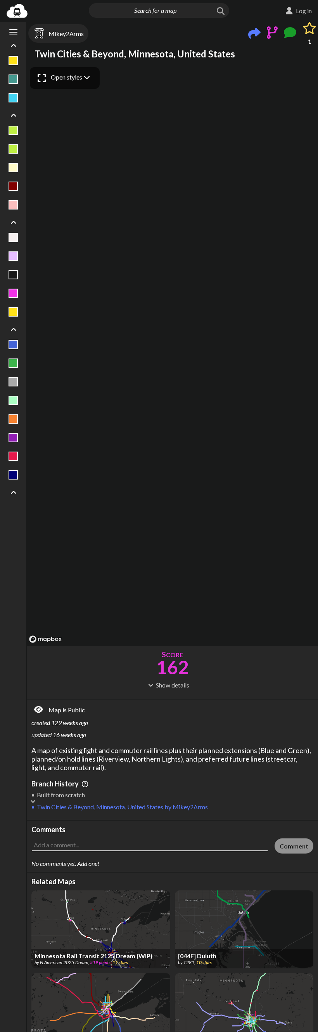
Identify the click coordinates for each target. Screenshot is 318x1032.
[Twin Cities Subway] (13, 97)
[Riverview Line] (13, 474)
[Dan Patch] (13, 237)
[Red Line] (13, 456)
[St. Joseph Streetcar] (13, 167)
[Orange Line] (13, 419)
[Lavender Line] (13, 256)
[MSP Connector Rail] (13, 274)
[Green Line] (13, 363)
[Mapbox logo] (45, 639)
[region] (172, 354)
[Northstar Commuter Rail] (13, 311)
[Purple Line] (13, 437)
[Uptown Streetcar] (13, 204)
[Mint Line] (13, 400)
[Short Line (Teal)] (13, 79)
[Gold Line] (13, 60)
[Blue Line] (13, 344)
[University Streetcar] (13, 186)
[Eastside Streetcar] (13, 130)
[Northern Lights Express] (13, 293)
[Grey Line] (13, 381)
